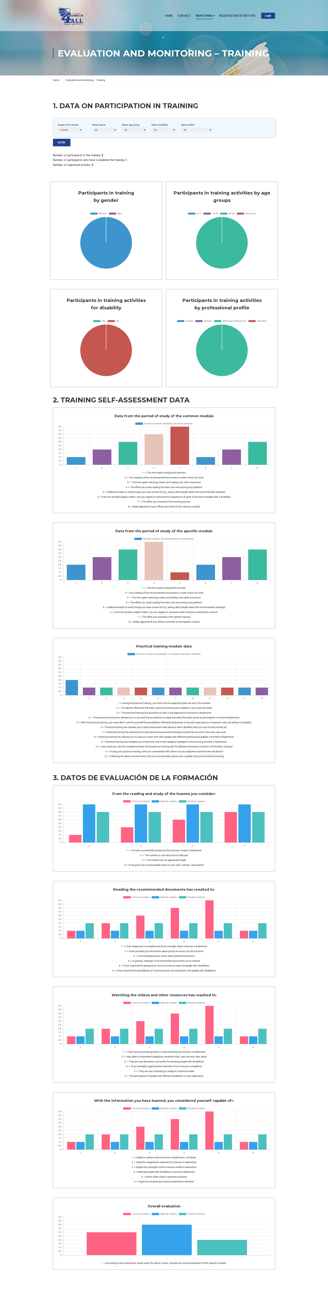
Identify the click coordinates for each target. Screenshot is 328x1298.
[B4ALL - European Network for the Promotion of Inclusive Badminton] (69, 17)
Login (268, 15)
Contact (184, 15)
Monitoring (204, 15)
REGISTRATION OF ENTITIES (237, 15)
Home (169, 15)
